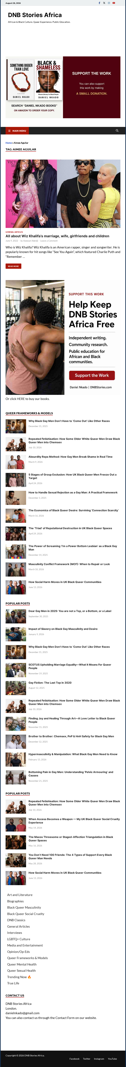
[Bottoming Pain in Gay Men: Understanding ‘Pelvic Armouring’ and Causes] (16, 772)
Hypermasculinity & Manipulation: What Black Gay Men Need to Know (73, 754)
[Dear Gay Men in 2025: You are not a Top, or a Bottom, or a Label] (16, 611)
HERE (21, 399)
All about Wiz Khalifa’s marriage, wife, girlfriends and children (57, 236)
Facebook (74, 1058)
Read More (12, 265)
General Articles (14, 232)
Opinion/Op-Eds (18, 952)
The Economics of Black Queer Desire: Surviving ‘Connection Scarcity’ (74, 510)
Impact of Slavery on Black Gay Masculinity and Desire (63, 628)
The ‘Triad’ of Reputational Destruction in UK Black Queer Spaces (70, 528)
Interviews (14, 933)
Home (9, 142)
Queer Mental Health (22, 964)
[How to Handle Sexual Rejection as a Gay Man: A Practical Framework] (16, 493)
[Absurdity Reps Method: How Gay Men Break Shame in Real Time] (16, 457)
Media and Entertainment (25, 945)
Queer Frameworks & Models (27, 958)
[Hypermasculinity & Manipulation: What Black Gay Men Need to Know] (16, 755)
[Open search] (117, 130)
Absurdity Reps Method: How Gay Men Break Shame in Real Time (71, 456)
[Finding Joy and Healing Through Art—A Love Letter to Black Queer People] (16, 719)
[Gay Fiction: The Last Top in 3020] (16, 683)
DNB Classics (16, 920)
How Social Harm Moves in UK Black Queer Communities (65, 582)
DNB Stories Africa (35, 15)
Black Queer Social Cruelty (25, 914)
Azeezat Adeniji (30, 240)
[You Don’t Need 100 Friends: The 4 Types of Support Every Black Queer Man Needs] (16, 855)
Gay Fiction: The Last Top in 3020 (50, 682)
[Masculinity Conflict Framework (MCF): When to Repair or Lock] (16, 565)
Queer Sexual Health (21, 970)
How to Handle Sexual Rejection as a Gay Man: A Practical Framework (73, 492)
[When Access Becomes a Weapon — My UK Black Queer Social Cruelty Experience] (16, 820)
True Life (13, 983)
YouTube (112, 1058)
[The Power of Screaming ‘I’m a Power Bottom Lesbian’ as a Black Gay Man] (16, 547)
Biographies (15, 901)
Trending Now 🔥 (19, 977)
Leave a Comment (49, 240)
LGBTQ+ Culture (18, 939)
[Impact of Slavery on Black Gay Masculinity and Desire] (16, 629)
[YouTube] (114, 3)
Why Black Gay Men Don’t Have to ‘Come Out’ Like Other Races (69, 421)
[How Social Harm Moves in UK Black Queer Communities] (16, 582)
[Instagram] (109, 3)
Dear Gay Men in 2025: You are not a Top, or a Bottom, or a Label (70, 611)
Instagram (99, 1058)
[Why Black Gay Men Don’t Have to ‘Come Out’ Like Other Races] (16, 421)
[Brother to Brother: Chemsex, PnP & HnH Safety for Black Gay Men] (16, 737)
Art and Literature (19, 895)
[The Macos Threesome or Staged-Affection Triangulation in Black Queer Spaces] (16, 837)
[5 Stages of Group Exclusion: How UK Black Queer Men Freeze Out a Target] (16, 475)
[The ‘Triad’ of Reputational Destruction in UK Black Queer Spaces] (16, 529)
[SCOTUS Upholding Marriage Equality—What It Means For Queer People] (16, 665)
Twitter (86, 1058)
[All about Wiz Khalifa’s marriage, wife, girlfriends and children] (63, 194)
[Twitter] (104, 3)
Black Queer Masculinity (24, 907)
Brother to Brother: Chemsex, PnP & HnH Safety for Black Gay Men (71, 736)
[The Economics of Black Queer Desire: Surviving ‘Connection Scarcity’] (16, 511)
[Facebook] (99, 3)
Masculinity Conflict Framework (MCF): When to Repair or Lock (69, 564)
